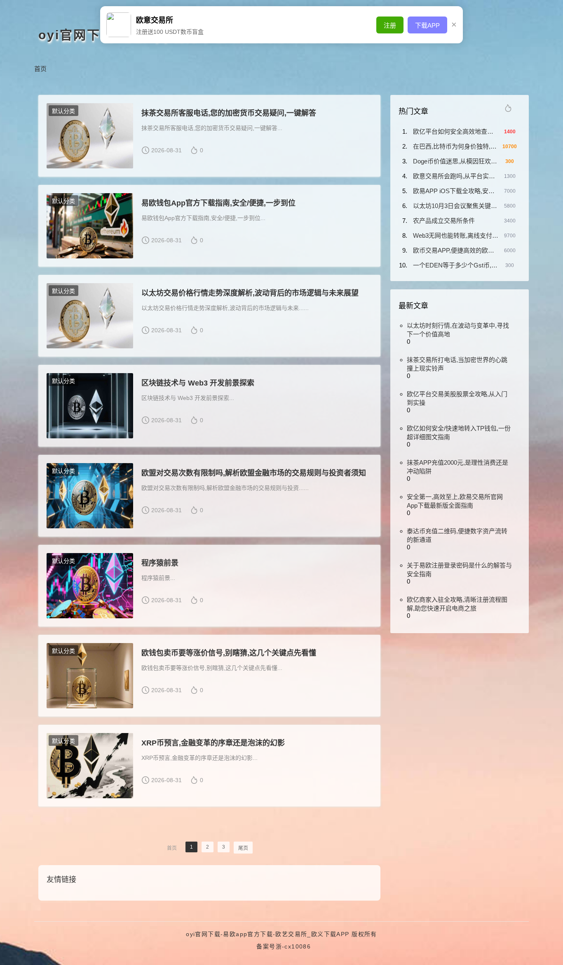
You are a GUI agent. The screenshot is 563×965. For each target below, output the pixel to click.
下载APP (427, 25)
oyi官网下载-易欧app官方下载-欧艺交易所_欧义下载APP (267, 934)
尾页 (243, 848)
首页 (40, 68)
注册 (390, 25)
